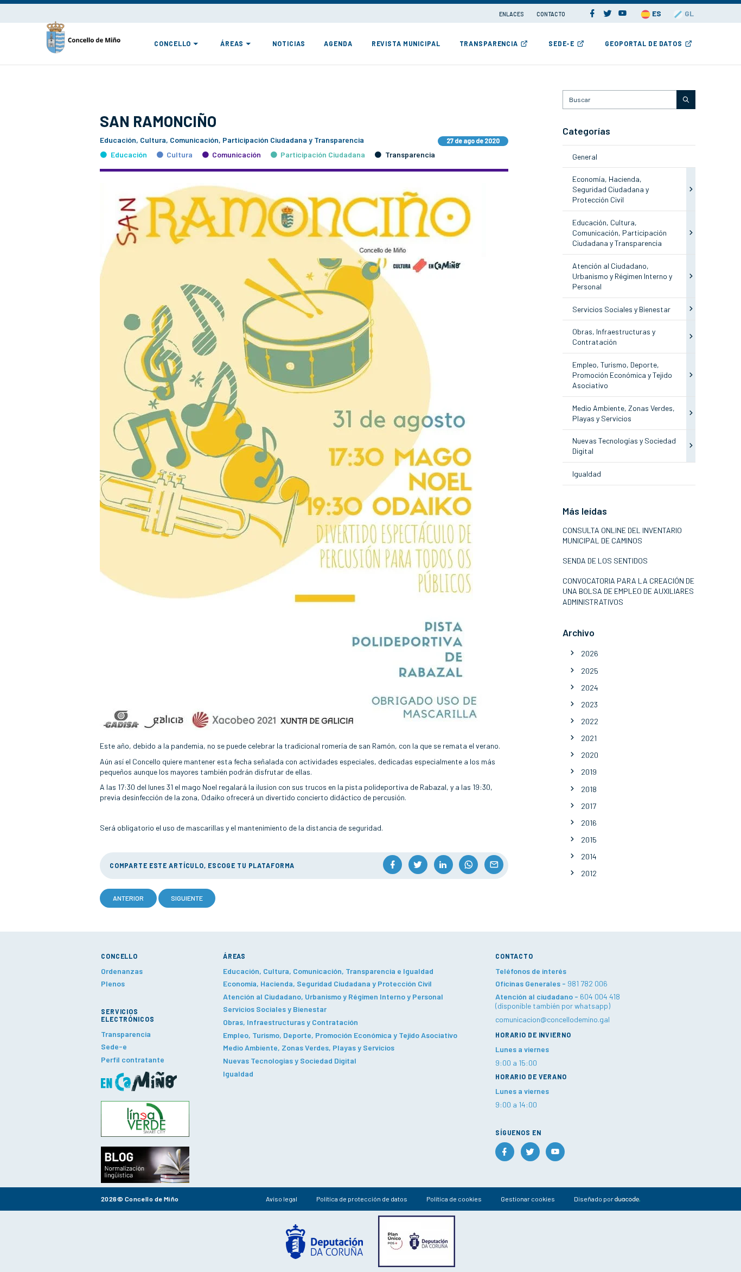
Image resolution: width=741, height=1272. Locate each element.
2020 (589, 755)
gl (688, 13)
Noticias (288, 43)
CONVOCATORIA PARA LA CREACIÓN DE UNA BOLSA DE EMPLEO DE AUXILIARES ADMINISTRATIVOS (628, 591)
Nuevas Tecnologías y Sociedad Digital (289, 1060)
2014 (589, 856)
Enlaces (512, 13)
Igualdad (586, 473)
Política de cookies (454, 1199)
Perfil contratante (132, 1059)
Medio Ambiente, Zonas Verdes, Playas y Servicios (308, 1047)
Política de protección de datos (361, 1199)
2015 (589, 839)
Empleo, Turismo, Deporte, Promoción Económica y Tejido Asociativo (622, 375)
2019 (589, 771)
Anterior (128, 898)
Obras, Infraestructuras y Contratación (290, 1022)
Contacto (550, 13)
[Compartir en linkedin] (443, 864)
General (584, 156)
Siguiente (187, 898)
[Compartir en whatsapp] (468, 864)
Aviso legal (281, 1199)
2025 (589, 670)
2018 (589, 789)
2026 (589, 653)
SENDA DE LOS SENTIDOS (605, 560)
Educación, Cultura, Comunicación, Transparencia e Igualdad (328, 971)
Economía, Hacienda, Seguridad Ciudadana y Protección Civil (610, 189)
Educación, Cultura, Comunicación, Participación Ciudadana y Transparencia (619, 233)
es (655, 13)
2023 (589, 704)
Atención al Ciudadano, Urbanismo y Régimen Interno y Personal (622, 276)
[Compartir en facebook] (392, 864)
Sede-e (561, 43)
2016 (589, 822)
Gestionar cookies (528, 1199)
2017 (588, 806)
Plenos (113, 983)
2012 (589, 873)
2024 (589, 687)
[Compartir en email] (493, 864)
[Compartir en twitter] (417, 864)
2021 (589, 738)
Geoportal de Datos (643, 43)
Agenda (338, 43)
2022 (589, 721)
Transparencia (488, 43)
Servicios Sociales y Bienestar (621, 309)
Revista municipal (406, 43)
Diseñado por (594, 1199)
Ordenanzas (122, 971)
